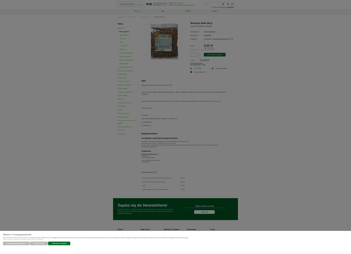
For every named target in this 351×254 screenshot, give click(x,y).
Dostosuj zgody (38, 243)
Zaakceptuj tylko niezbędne (16, 243)
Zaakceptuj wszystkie (59, 243)
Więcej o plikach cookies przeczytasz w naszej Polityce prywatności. (23, 239)
